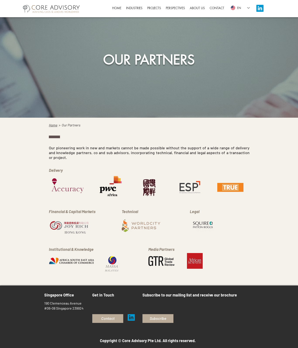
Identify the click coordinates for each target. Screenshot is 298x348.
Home (53, 125)
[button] (175, 8)
